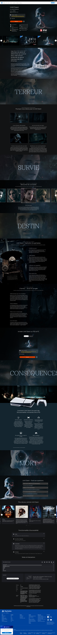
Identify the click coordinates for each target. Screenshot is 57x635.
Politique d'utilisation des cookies (44, 633)
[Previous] (1, 40)
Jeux (11, 621)
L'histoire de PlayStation (4, 621)
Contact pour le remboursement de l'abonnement (51, 633)
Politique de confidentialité (25, 633)
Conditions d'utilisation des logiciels (38, 633)
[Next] (56, 40)
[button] (28, 40)
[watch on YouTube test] (35, 44)
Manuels (30, 622)
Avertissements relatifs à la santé (33, 595)
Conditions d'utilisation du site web (30, 633)
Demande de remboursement (32, 621)
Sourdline (30, 623)
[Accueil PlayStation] (2, 3)
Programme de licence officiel (41, 621)
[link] (8, 514)
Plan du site (35, 633)
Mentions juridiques (21, 633)
